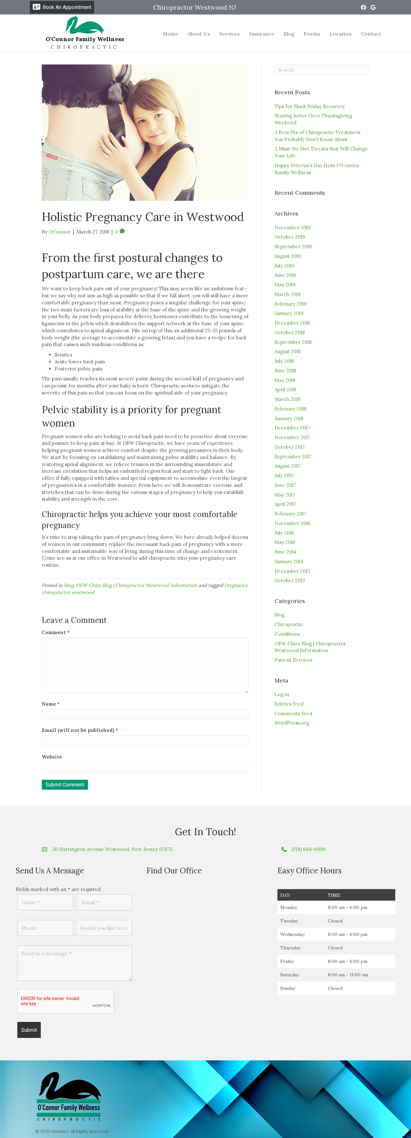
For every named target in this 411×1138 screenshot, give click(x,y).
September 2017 (293, 457)
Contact (371, 33)
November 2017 (292, 437)
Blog (289, 33)
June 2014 (285, 552)
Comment (56, 632)
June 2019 (285, 275)
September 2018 (293, 342)
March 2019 (288, 294)
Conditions (287, 634)
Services (229, 33)
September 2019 (293, 246)
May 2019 (285, 285)
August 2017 (288, 466)
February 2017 (290, 514)
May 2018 (285, 380)
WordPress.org (292, 723)
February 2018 (290, 409)
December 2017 (292, 428)
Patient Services (293, 660)
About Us (199, 33)
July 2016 (284, 533)
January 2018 (289, 418)
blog (69, 585)
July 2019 (284, 266)
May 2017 (285, 495)
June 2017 (285, 485)
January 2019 (289, 313)
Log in (282, 694)
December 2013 (292, 571)
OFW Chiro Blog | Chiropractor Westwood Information (136, 585)
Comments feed (293, 713)
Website (52, 757)
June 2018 (285, 371)
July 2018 (284, 361)
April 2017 (285, 504)
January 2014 (289, 561)
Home (170, 33)
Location (340, 33)
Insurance (261, 33)
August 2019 (288, 256)
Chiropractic (289, 624)
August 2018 (288, 351)
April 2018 (285, 389)
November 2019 (292, 228)
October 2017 (290, 447)
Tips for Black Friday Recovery (310, 106)
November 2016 (292, 523)
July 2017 (284, 475)
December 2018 (292, 323)
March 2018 (287, 399)
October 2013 (290, 580)
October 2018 (290, 332)
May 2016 (285, 542)
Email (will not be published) (80, 730)
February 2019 (291, 304)
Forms (312, 33)
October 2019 (290, 237)
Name (51, 704)
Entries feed (289, 704)
